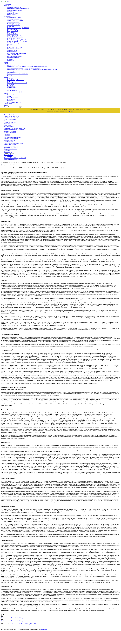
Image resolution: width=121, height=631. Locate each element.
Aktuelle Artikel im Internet (14, 10)
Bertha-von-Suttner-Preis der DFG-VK (17, 74)
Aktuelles (6, 5)
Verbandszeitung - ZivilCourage (15, 80)
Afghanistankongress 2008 (14, 35)
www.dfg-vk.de (69, 111)
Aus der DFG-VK (12, 90)
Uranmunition (10, 45)
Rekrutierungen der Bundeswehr (15, 47)
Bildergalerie (10, 84)
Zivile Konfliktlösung (12, 34)
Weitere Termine (11, 14)
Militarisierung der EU (13, 50)
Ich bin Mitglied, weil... (13, 71)
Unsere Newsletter (12, 87)
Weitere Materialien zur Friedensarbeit (17, 83)
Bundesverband (11, 99)
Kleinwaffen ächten (12, 29)
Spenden (6, 105)
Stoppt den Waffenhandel (13, 57)
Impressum (10, 100)
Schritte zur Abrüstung (13, 42)
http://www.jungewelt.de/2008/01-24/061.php (12, 618)
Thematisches (7, 16)
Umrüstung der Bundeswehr (14, 19)
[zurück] (3, 626)
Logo (8, 81)
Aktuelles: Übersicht (12, 13)
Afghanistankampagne (13, 54)
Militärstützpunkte (12, 51)
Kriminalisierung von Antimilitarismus (17, 41)
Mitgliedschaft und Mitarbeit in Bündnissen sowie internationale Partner (25, 68)
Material (6, 77)
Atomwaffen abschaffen (13, 25)
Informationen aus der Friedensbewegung (18, 8)
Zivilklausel (10, 59)
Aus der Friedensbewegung (14, 92)
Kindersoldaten (11, 32)
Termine (6, 62)
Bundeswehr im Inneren (13, 23)
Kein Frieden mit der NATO (14, 56)
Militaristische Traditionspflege (15, 20)
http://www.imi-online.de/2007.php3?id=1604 (24, 623)
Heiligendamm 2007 (12, 31)
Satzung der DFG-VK (13, 65)
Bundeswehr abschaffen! (13, 38)
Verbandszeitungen (12, 72)
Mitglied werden (8, 103)
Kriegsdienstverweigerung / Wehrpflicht (17, 40)
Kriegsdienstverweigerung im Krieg (16, 53)
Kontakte (9, 75)
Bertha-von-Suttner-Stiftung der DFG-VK (18, 28)
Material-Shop (11, 86)
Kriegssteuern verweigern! (14, 48)
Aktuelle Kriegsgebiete (13, 22)
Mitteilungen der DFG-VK (14, 7)
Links (5, 89)
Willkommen (7, 4)
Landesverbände (11, 94)
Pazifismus (10, 44)
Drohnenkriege (11, 60)
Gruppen (9, 96)
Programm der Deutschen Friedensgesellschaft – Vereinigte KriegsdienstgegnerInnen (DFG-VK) (32, 69)
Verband (6, 63)
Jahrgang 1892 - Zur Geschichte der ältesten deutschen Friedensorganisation (27, 66)
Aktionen (9, 11)
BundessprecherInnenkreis (14, 102)
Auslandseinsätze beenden (14, 17)
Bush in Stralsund (11, 26)
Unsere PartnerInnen (12, 97)
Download (10, 78)
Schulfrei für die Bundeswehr (15, 37)
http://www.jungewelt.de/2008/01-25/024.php (12, 621)
